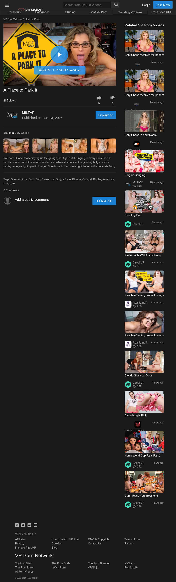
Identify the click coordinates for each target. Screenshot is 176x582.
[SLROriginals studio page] (137, 144)
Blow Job (34, 179)
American (108, 179)
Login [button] (146, 5)
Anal (25, 179)
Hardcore (9, 183)
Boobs (97, 179)
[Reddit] (29, 524)
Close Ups (48, 179)
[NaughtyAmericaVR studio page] (137, 64)
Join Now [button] (163, 5)
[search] (115, 5)
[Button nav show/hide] (6, 5)
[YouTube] (35, 524)
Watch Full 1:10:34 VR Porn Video (59, 70)
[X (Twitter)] (23, 524)
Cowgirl (87, 179)
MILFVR (28, 113)
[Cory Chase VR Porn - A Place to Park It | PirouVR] (59, 54)
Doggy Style (63, 179)
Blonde (76, 179)
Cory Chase (21, 132)
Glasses (16, 179)
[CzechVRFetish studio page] (138, 424)
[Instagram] (17, 524)
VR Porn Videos (12, 19)
